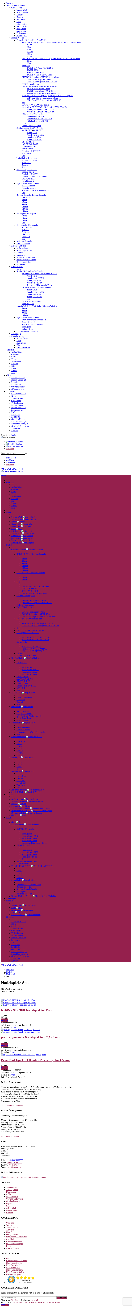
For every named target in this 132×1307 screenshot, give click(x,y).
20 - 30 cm (26, 197)
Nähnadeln (26, 163)
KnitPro (14, 364)
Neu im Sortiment (18, 380)
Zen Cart (15, 1300)
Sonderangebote (17, 377)
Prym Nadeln (21, 183)
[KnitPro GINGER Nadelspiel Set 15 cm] (18, 1000)
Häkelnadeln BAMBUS (37, 116)
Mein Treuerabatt (13, 1267)
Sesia (18, 340)
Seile (24, 65)
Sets (23, 102)
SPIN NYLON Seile (35, 72)
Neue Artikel (11, 1210)
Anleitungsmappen (24, 250)
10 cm (24, 216)
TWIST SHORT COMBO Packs (35, 105)
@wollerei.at (14, 1165)
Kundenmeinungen (19, 421)
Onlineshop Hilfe (18, 387)
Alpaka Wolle (22, 12)
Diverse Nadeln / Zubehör (27, 331)
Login (13, 435)
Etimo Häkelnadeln (29, 160)
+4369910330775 (15, 1160)
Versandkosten (17, 398)
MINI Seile (26, 153)
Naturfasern (21, 19)
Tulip (13, 359)
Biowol (14, 371)
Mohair (19, 15)
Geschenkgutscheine (14, 1201)
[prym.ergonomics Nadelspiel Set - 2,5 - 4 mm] (20, 1030)
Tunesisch (26, 236)
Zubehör (25, 123)
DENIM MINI (28, 142)
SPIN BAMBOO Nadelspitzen (34, 95)
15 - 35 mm (26, 234)
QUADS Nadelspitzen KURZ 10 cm (42, 82)
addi (13, 373)
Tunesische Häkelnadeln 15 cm (39, 285)
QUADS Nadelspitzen (31, 77)
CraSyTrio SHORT (30, 174)
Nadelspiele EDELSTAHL (33, 107)
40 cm (29, 45)
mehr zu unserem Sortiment (12, 1105)
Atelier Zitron (22, 338)
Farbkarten (15, 414)
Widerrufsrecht (12, 1196)
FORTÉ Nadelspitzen (30, 84)
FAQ (13, 412)
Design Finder (12, 1234)
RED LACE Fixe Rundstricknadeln (36, 42)
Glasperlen (20, 264)
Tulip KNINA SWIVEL (26, 306)
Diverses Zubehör (23, 262)
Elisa (18, 345)
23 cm (29, 61)
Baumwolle (21, 17)
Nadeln (14, 38)
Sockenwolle (21, 26)
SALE (14, 267)
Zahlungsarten (17, 410)
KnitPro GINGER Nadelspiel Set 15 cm (27, 1010)
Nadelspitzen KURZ (35, 135)
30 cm (29, 63)
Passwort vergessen (14, 1274)
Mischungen (21, 24)
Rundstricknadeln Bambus (32, 324)
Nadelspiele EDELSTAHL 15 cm (40, 109)
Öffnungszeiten (17, 389)
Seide (18, 22)
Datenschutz (11, 1192)
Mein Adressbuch (13, 1265)
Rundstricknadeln (23, 195)
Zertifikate (15, 417)
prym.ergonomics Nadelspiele (34, 320)
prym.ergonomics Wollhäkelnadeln (36, 190)
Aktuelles (10, 1230)
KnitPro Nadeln (22, 128)
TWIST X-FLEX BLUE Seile (39, 75)
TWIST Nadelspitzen (30, 86)
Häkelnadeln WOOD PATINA (39, 119)
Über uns (10, 1223)
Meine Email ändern (14, 1270)
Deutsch (19, 442)
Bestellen (4, 1020)
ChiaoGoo (15, 354)
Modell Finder (17, 405)
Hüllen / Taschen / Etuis (31, 126)
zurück (14, 485)
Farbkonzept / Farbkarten (16, 1237)
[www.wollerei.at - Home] (12, 471)
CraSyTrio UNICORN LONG (34, 176)
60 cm (29, 47)
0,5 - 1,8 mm (27, 227)
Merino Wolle (22, 10)
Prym (13, 368)
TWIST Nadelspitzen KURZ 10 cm (41, 91)
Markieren (20, 255)
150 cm (30, 56)
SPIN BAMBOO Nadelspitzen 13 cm (42, 98)
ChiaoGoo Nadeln (23, 40)
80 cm (29, 49)
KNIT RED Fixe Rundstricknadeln (36, 59)
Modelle (14, 336)
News (13, 396)
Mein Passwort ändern (15, 1272)
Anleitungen (16, 334)
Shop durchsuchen (18, 394)
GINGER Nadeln (29, 287)
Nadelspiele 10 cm (34, 280)
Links (8, 1246)
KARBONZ (27, 130)
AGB (8, 1194)
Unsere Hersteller (18, 407)
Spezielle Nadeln (23, 243)
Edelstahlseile (27, 149)
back (8, 510)
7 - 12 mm (26, 232)
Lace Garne (21, 31)
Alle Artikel (11, 1208)
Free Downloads (23, 347)
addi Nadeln (21, 169)
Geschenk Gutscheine (20, 426)
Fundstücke (16, 384)
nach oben (5, 1305)
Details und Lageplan (10, 1136)
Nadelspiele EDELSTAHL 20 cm (40, 112)
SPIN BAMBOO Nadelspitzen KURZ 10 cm (45, 100)
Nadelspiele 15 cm (34, 137)
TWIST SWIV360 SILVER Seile (40, 68)
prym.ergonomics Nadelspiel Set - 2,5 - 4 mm (30, 1037)
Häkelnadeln (27, 114)
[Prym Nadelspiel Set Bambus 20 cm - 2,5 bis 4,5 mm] (23, 1054)
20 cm (24, 220)
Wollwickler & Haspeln (26, 260)
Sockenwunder (28, 172)
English (18, 444)
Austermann (21, 343)
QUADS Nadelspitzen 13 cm (39, 79)
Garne (13, 8)
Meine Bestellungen (14, 1263)
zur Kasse (10, 460)
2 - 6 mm (25, 230)
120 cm (30, 54)
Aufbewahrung (22, 248)
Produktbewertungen (19, 424)
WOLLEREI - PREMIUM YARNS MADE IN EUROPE (36, 1302)
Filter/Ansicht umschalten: (11, 989)
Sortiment (10, 1225)
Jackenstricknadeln (24, 241)
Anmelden (10, 462)
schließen (10, 449)
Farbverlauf (21, 33)
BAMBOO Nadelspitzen (32, 301)
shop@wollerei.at (14, 1167)
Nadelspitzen (32, 132)
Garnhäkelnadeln (29, 188)
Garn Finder (16, 401)
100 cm (30, 52)
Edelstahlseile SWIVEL (31, 151)
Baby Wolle (21, 28)
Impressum (15, 428)
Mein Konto (11, 458)
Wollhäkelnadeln (28, 186)
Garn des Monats (18, 419)
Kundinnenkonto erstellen (16, 1260)
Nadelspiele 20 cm (34, 139)
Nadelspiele (21, 213)
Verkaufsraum (17, 403)
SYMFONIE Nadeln (30, 273)
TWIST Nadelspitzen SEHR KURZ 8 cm (44, 93)
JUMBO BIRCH (29, 146)
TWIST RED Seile (34, 70)
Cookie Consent (12, 1248)
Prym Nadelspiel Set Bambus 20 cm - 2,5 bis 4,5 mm (35, 1060)
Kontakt (14, 431)
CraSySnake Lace (29, 179)
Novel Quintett (28, 181)
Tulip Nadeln (21, 158)
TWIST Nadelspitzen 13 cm (38, 89)
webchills (35, 1300)
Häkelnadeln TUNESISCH (38, 121)
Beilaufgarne (21, 35)
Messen (19, 253)
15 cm (24, 218)
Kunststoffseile (28, 303)
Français (19, 446)
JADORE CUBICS (30, 144)
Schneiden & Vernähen (25, 257)
